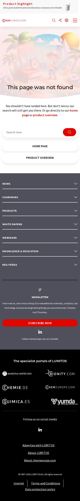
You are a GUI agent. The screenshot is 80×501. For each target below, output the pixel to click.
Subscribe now (40, 323)
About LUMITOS (38, 453)
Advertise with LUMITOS (39, 445)
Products (9, 210)
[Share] (60, 20)
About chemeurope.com (40, 460)
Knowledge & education (20, 251)
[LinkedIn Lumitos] (40, 430)
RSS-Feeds (9, 264)
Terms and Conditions (45, 483)
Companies (10, 197)
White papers (12, 224)
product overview (45, 115)
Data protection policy (40, 489)
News (6, 183)
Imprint (19, 483)
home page (40, 146)
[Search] (54, 20)
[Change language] (66, 20)
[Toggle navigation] (75, 20)
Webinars (9, 237)
